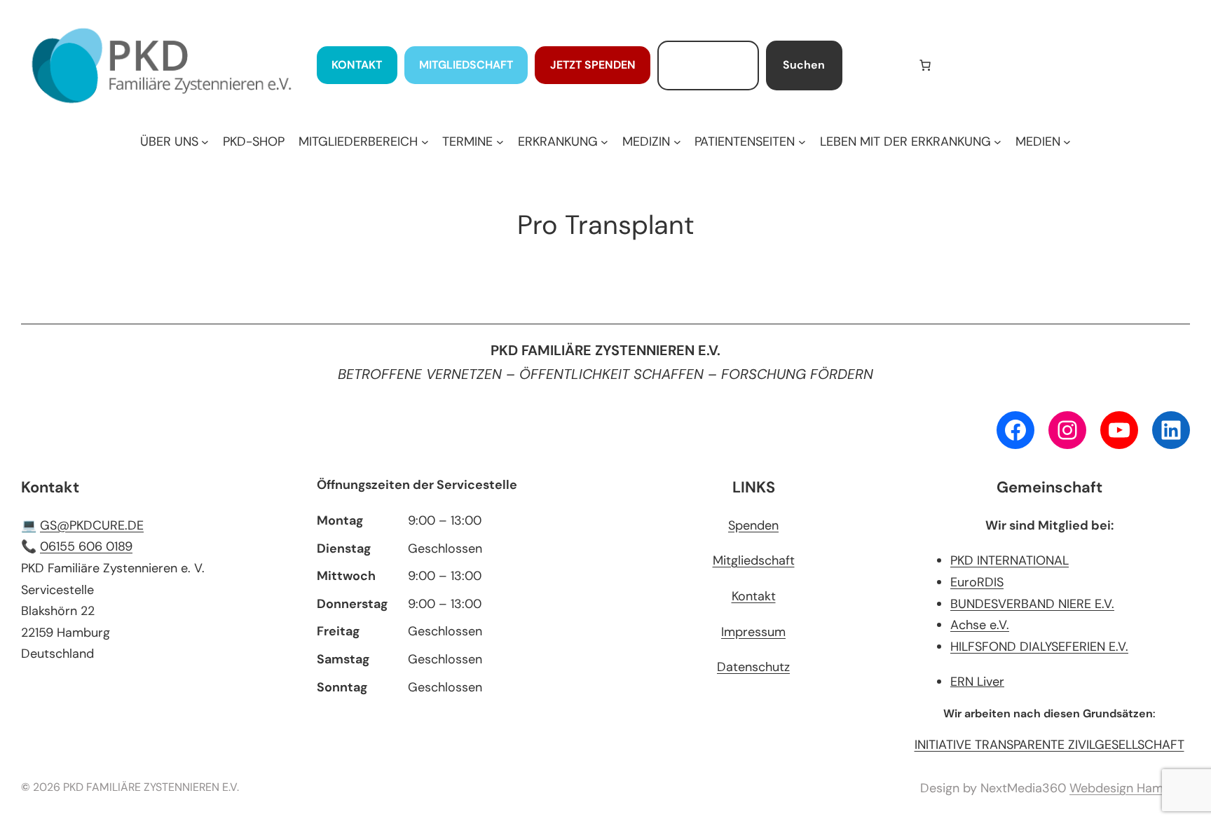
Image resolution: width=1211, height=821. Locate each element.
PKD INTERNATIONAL (1009, 560)
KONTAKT (356, 64)
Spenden (753, 525)
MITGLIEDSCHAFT (466, 64)
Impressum (753, 631)
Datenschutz (753, 666)
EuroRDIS (977, 582)
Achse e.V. (979, 624)
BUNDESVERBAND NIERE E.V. (1032, 603)
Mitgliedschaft (754, 560)
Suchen (804, 64)
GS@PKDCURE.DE (92, 525)
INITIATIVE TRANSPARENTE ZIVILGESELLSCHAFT (1049, 744)
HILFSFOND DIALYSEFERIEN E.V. (1039, 646)
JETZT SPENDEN (593, 64)
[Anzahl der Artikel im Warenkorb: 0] (925, 65)
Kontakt (754, 596)
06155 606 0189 (86, 546)
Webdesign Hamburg (1129, 788)
